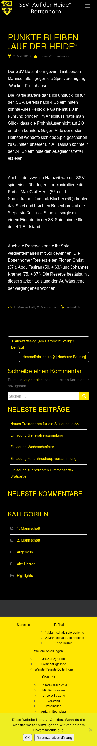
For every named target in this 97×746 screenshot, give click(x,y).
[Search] (84, 396)
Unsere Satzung (53, 695)
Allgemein (25, 551)
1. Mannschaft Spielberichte (64, 632)
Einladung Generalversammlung (36, 435)
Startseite (23, 624)
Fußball (59, 624)
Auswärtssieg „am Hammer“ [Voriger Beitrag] (42, 344)
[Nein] (90, 729)
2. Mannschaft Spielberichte (64, 637)
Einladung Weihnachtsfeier (32, 446)
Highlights (25, 575)
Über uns (48, 677)
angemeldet (34, 379)
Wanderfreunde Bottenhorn (54, 669)
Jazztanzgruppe (53, 658)
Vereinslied (54, 706)
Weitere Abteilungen (48, 651)
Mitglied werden (53, 690)
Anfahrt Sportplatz (53, 711)
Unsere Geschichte (53, 685)
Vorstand (54, 700)
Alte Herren (26, 563)
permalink (73, 307)
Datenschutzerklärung (54, 737)
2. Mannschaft (47, 307)
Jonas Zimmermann (54, 56)
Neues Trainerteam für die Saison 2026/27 (45, 423)
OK (27, 737)
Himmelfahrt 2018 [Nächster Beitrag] (54, 356)
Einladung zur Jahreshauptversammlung (43, 458)
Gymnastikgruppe (53, 663)
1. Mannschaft (24, 307)
